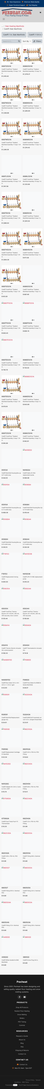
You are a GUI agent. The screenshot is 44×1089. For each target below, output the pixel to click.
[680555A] (32, 841)
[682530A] (11, 841)
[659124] (11, 458)
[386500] (32, 945)
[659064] (11, 527)
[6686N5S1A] (32, 91)
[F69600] (32, 668)
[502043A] (32, 703)
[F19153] (11, 562)
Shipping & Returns (22, 1050)
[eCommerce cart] (40, 12)
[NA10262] (11, 772)
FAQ (22, 1047)
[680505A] (32, 876)
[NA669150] (11, 668)
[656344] (32, 597)
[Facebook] (19, 997)
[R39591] (11, 703)
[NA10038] (32, 562)
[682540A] (32, 807)
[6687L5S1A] (11, 165)
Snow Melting (22, 1014)
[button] (27, 41)
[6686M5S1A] (32, 128)
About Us (22, 1040)
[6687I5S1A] (11, 201)
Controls (22, 1025)
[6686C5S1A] (32, 421)
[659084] (32, 493)
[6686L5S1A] (32, 165)
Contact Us (22, 1054)
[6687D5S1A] (11, 385)
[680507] (11, 876)
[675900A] (11, 807)
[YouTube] (24, 997)
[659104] (11, 493)
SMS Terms (25, 1082)
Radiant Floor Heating (22, 1011)
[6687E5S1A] (11, 348)
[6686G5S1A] (32, 275)
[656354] (11, 597)
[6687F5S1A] (11, 311)
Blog (22, 1043)
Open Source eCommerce (31, 1085)
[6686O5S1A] (32, 54)
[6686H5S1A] (32, 238)
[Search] (19, 41)
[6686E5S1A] (32, 348)
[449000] (11, 945)
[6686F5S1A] (32, 311)
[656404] (32, 633)
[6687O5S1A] (11, 54)
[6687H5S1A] (11, 238)
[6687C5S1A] (11, 421)
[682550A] (32, 737)
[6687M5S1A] (11, 128)
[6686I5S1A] (32, 201)
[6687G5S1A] (11, 275)
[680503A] (32, 911)
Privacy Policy (30, 1080)
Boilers (22, 1018)
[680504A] (11, 911)
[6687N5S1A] (11, 91)
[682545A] (32, 772)
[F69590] (11, 737)
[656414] (11, 633)
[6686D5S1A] (32, 385)
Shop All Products (22, 1007)
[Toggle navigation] (4, 19)
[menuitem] (14, 34)
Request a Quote (22, 1036)
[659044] (32, 527)
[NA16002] (32, 458)
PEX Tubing (22, 1022)
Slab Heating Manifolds (14, 26)
